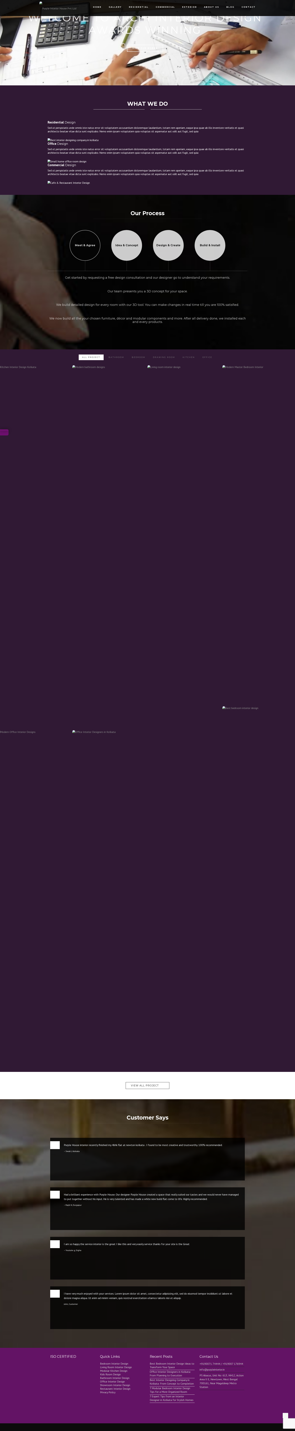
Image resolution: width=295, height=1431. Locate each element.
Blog (230, 7)
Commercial (165, 7)
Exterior (189, 7)
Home (97, 7)
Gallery (115, 7)
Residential (139, 7)
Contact (249, 7)
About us (211, 7)
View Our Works (145, 48)
